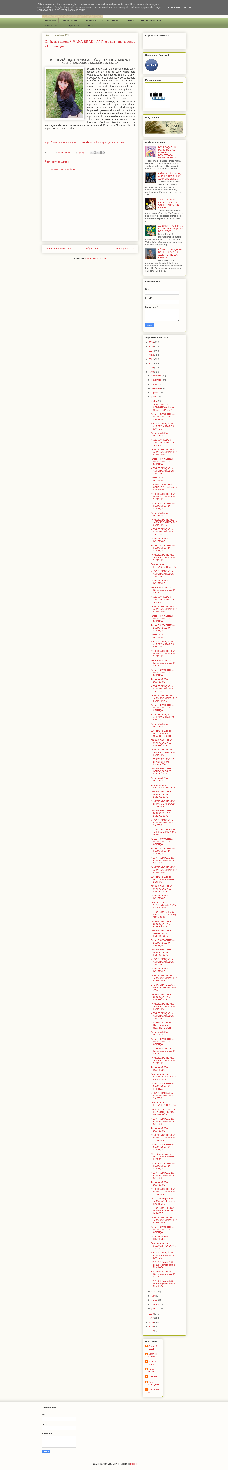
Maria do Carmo (152, 1362)
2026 (151, 342)
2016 (151, 1322)
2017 (151, 1318)
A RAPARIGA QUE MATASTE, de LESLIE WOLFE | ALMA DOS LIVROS (169, 203)
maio (154, 1291)
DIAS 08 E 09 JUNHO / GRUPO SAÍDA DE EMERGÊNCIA (162, 743)
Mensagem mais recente (58, 248)
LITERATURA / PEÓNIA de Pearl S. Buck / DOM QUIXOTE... (163, 1210)
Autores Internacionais (151, 20)
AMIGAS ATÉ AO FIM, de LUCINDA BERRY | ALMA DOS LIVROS (170, 228)
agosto (155, 392)
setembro (156, 388)
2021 (151, 363)
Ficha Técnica (89, 20)
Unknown (153, 1376)
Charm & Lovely (152, 1347)
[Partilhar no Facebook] (100, 152)
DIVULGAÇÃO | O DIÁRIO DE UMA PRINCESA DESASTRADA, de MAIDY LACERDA (167, 152)
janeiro (155, 1308)
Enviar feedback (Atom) (95, 258)
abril (153, 1296)
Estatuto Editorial (69, 20)
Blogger (133, 1464)
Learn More (174, 7)
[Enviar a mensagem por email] (91, 152)
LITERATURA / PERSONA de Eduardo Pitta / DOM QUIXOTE (164, 832)
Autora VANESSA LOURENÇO (159, 434)
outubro (155, 384)
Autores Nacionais (53, 25)
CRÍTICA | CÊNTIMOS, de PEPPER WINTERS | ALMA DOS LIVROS (170, 176)
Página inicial (93, 248)
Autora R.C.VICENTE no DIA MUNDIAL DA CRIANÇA (163, 417)
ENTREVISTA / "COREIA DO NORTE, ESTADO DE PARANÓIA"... (163, 1112)
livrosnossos (153, 1390)
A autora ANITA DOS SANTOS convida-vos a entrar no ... (163, 442)
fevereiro (156, 1304)
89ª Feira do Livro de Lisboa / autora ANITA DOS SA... (162, 879)
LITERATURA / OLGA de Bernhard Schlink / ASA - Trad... (163, 987)
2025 (151, 346)
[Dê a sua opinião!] (94, 152)
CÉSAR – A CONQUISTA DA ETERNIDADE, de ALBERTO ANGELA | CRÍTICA (170, 253)
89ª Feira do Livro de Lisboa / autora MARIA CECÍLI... (163, 590)
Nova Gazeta (152, 1370)
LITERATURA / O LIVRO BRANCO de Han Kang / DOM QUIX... (163, 914)
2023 (151, 355)
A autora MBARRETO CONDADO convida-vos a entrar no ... (164, 487)
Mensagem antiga (125, 248)
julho (154, 396)
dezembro (156, 375)
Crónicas (89, 25)
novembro (156, 380)
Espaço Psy (73, 25)
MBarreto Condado (153, 1355)
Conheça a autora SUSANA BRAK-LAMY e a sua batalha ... (164, 905)
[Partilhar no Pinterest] (103, 152)
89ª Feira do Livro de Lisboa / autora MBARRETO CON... (162, 733)
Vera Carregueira (154, 1383)
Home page (50, 20)
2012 (151, 1330)
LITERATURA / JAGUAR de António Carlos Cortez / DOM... (162, 762)
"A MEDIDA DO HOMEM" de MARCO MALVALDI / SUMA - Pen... (164, 452)
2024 (151, 351)
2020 (151, 367)
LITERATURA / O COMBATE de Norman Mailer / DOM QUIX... (163, 407)
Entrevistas (129, 20)
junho (154, 401)
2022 (151, 359)
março (154, 1300)
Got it (187, 7)
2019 (151, 372)
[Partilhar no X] (97, 152)
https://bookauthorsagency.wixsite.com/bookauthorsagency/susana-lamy (84, 142)
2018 (151, 1314)
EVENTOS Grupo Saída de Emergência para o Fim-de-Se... (163, 1201)
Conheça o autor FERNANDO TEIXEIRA (163, 565)
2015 (151, 1326)
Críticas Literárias (110, 20)
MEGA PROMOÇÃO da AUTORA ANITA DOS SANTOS (162, 426)
